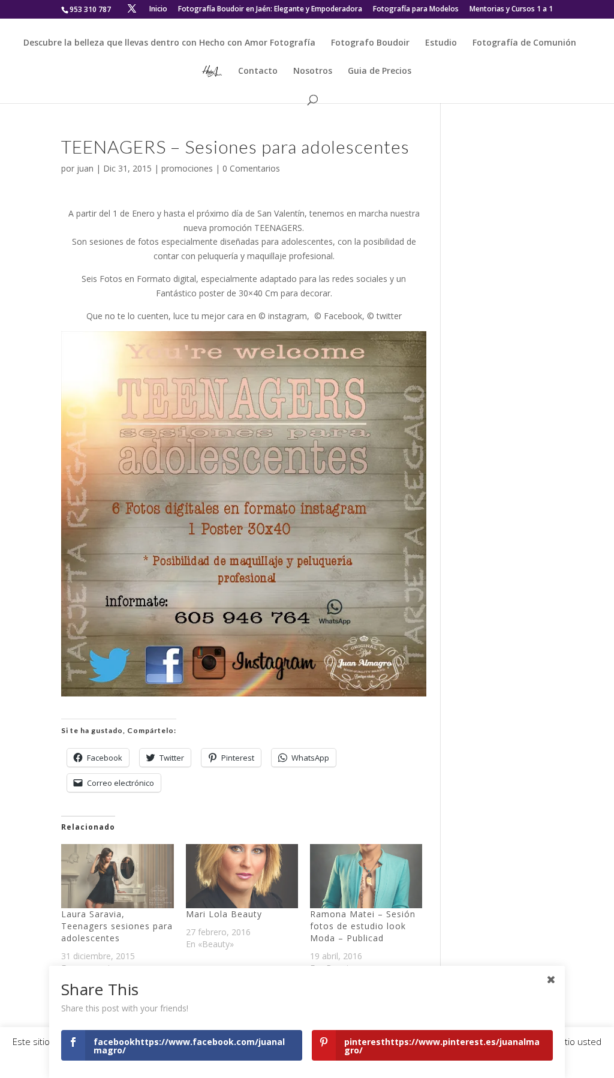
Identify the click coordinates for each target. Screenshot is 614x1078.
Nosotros (312, 71)
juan (85, 168)
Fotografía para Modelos (416, 9)
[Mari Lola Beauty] (242, 876)
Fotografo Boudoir (370, 43)
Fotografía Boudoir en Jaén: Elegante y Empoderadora (270, 9)
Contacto (258, 71)
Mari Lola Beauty (224, 914)
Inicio (158, 9)
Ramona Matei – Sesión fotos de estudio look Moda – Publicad (363, 926)
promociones (187, 168)
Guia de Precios (379, 71)
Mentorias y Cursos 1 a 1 (511, 9)
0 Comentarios (251, 168)
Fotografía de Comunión (524, 43)
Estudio (441, 43)
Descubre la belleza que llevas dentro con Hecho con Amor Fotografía (169, 43)
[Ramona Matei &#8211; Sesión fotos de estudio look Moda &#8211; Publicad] (366, 876)
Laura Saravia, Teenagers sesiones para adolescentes (117, 926)
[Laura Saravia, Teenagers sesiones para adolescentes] (117, 876)
